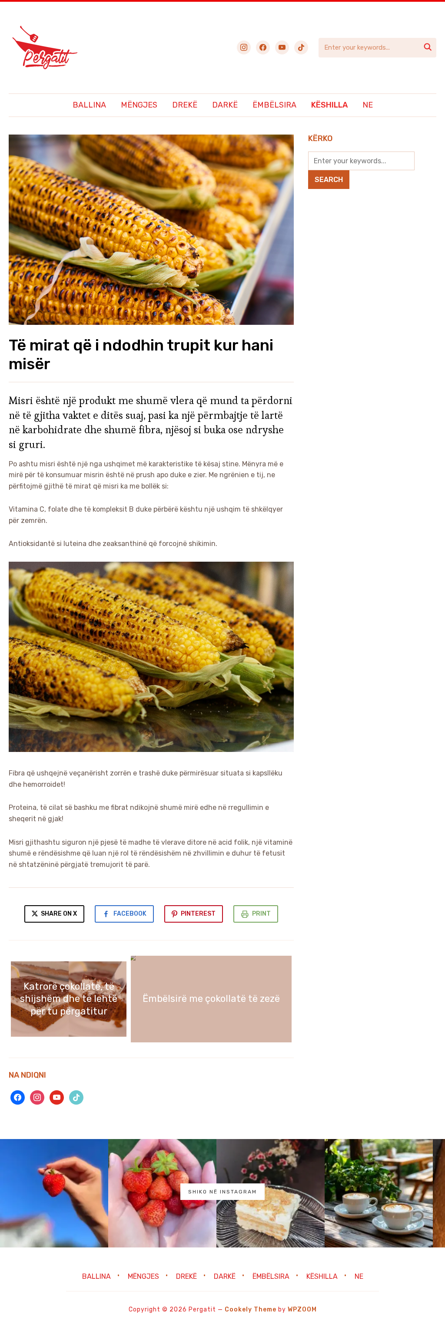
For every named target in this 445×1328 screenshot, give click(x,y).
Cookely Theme (250, 1309)
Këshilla (329, 105)
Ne (367, 105)
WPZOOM (302, 1309)
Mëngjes (139, 105)
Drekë (184, 105)
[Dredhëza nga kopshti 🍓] (162, 1193)
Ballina (89, 105)
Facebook (129, 913)
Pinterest (198, 913)
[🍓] (54, 1193)
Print (261, 913)
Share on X (58, 913)
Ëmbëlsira (274, 105)
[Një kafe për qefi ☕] (379, 1193)
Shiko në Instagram (222, 1192)
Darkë (225, 105)
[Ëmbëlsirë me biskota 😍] (270, 1193)
